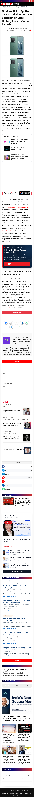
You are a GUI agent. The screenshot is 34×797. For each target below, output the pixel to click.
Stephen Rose (7, 444)
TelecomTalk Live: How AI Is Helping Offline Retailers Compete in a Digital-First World (24, 737)
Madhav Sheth (7, 431)
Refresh (6, 581)
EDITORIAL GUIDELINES (15, 793)
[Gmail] (16, 323)
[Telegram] (11, 327)
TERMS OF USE (27, 793)
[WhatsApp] (27, 323)
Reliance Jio (6, 779)
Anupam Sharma (14, 28)
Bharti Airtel (6, 776)
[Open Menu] (31, 4)
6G (4, 773)
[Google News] (19, 327)
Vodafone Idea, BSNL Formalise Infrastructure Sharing (14, 619)
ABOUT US (5, 793)
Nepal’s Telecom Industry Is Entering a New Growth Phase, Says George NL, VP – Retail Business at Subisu (9, 738)
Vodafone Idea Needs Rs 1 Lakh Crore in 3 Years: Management (16, 602)
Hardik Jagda (7, 405)
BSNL (14, 776)
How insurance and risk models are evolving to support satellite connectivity (12, 425)
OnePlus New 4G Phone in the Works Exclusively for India (16, 587)
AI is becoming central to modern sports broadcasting (12, 411)
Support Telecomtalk (8, 1)
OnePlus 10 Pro (7, 231)
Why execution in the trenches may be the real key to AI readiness (13, 450)
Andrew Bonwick (8, 417)
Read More (17, 313)
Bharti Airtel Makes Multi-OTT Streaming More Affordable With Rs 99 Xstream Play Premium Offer (23, 502)
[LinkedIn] (22, 323)
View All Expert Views (17, 571)
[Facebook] (6, 323)
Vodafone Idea (26, 776)
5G (13, 773)
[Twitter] (11, 323)
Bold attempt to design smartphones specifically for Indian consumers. (13, 437)
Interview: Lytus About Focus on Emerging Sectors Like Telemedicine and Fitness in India (9, 759)
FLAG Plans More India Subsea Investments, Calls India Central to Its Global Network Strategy (16, 718)
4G (22, 773)
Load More (17, 361)
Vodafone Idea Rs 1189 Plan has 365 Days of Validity (15, 634)
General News (25, 779)
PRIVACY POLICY (17, 795)
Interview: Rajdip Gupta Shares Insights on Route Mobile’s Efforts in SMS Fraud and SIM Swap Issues (24, 760)
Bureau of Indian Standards (18, 207)
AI (13, 779)
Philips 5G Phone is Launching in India (17, 648)
